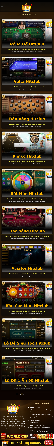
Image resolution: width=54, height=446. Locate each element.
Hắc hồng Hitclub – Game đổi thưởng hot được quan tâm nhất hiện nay (27, 236)
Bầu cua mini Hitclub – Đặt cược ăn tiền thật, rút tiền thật (27, 311)
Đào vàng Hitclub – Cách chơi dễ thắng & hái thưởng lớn (27, 124)
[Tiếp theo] (37, 394)
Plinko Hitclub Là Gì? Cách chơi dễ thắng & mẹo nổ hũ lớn (27, 161)
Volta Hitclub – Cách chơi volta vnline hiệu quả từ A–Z (27, 87)
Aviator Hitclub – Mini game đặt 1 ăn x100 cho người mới (27, 274)
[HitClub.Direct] (27, 7)
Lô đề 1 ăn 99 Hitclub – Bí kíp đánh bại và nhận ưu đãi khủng (27, 386)
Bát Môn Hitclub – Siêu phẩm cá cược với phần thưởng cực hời (27, 199)
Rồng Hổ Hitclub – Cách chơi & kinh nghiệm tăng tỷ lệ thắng (27, 49)
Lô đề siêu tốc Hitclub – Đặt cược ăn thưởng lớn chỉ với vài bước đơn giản (27, 348)
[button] (2, 7)
